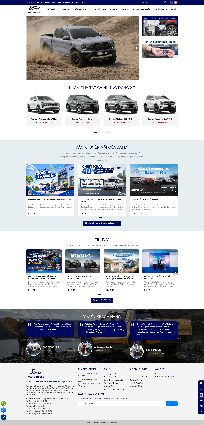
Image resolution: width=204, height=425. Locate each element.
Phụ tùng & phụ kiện (141, 9)
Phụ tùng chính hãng (111, 383)
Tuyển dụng (159, 9)
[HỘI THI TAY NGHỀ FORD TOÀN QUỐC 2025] (121, 261)
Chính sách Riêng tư (137, 386)
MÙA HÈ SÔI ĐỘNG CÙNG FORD (94, 199)
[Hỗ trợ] (3, 403)
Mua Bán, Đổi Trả (136, 380)
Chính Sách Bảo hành (137, 374)
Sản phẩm (64, 9)
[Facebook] (171, 2)
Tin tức (125, 9)
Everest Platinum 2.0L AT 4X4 (83, 119)
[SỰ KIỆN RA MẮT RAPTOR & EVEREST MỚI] (44, 261)
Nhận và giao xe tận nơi (112, 374)
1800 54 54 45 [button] (33, 2)
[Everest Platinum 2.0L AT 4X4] (82, 103)
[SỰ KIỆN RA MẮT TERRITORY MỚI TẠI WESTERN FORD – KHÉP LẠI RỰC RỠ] (82, 261)
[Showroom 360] (3, 417)
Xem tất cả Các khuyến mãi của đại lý (103, 223)
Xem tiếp (32, 213)
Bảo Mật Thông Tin (136, 383)
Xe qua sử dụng (98, 9)
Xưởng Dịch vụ (80, 9)
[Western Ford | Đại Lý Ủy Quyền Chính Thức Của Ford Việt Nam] (34, 9)
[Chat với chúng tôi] (3, 410)
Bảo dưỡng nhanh (110, 377)
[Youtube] (176, 2)
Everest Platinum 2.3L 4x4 (44, 119)
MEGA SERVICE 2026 (140, 199)
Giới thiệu (51, 9)
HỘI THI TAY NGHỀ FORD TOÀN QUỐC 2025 (119, 277)
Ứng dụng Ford (109, 386)
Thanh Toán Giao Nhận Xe (139, 377)
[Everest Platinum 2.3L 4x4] (44, 103)
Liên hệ (173, 9)
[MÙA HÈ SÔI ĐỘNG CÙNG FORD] (102, 180)
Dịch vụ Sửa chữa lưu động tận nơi (115, 389)
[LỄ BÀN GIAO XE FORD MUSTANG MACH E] (160, 261)
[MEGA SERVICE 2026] (154, 180)
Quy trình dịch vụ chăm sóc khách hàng (115, 380)
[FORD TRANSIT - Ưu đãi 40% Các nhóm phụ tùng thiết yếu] (50, 180)
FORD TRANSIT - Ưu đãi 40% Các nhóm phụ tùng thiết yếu (48, 200)
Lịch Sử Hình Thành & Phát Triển (166, 377)
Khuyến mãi (114, 9)
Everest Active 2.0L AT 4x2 (160, 119)
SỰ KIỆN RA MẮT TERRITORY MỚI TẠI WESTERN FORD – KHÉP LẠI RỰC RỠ (81, 277)
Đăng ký (172, 403)
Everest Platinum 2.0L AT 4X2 (121, 119)
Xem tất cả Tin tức (103, 300)
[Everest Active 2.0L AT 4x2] (160, 103)
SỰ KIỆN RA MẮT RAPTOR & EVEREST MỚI (40, 277)
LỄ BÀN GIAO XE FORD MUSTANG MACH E (159, 277)
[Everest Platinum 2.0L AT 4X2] (121, 103)
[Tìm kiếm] (165, 2)
